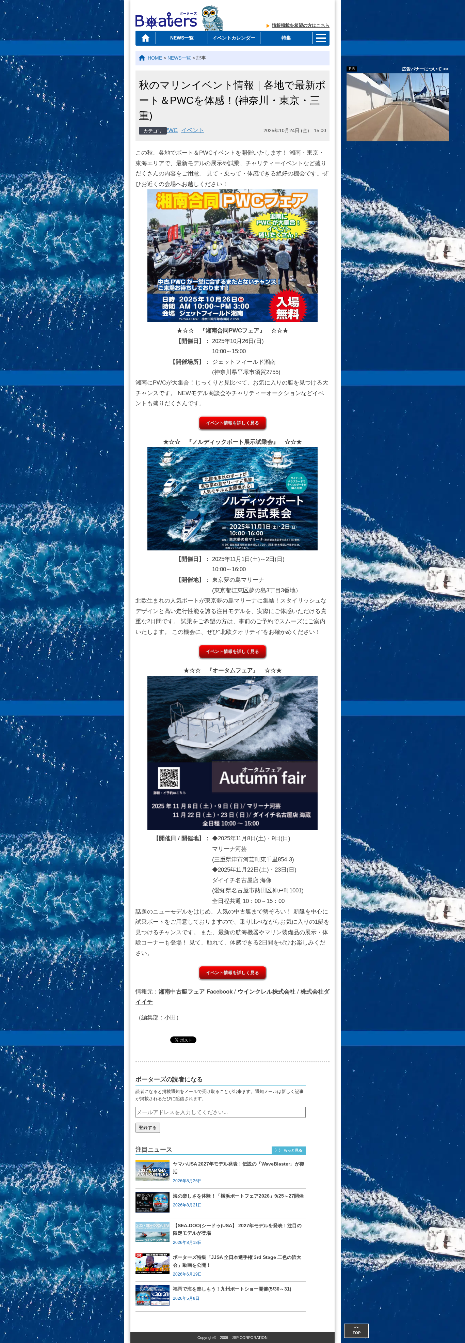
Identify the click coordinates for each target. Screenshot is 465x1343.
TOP (356, 1329)
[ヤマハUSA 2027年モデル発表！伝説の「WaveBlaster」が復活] (154, 1172)
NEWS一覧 (182, 38)
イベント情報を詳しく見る (232, 422)
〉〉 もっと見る (288, 1150)
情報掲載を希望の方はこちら (301, 25)
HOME (155, 58)
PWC (171, 130)
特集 (286, 38)
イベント (192, 130)
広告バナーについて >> (425, 69)
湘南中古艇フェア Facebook (196, 991)
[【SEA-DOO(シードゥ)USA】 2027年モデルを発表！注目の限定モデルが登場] (154, 1234)
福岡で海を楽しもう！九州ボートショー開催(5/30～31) (232, 1289)
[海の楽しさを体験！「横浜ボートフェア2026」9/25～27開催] (154, 1203)
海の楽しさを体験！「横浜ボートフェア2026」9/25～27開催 (238, 1196)
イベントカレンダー (233, 38)
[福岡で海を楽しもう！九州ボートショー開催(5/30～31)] (154, 1296)
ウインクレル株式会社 (266, 991)
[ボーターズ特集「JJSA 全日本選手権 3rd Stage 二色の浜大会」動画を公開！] (154, 1265)
